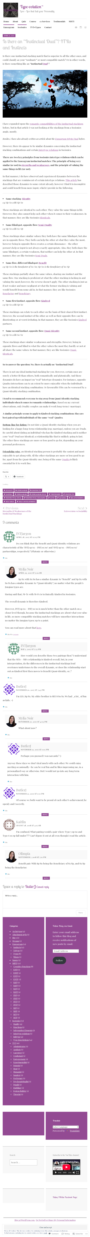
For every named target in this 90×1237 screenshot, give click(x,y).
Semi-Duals (41, 255)
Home (6, 21)
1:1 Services (45, 21)
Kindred (45, 300)
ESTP (15, 992)
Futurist (16, 1065)
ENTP (15, 979)
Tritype (16, 950)
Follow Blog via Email (62, 926)
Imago (15, 960)
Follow (59, 960)
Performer (18, 1078)
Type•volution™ (31, 6)
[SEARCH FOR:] (23, 1162)
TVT (14, 1043)
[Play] (56, 1172)
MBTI (71, 21)
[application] (66, 1167)
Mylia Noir (26, 569)
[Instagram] (81, 28)
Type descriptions (21, 1040)
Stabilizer (17, 1088)
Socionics (22, 27)
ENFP (15, 973)
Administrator (19, 1046)
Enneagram (8, 27)
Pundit (16, 1084)
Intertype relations (48, 149)
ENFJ (15, 969)
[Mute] (74, 1172)
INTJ (15, 1001)
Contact (48, 27)
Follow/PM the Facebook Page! (65, 1197)
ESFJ (15, 982)
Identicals (45, 217)
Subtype (16, 1037)
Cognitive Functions (21, 966)
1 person (15, 634)
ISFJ (15, 1008)
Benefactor (8, 293)
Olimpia (24, 853)
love (52, 498)
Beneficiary (24, 293)
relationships (77, 498)
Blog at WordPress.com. (25, 1220)
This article (71, 180)
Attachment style (19, 934)
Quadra (66, 459)
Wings (16, 957)
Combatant (18, 1056)
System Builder (19, 1091)
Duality (9, 490)
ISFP (15, 1011)
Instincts (36, 490)
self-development (27, 501)
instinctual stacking (35, 498)
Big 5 (14, 938)
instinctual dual (13, 498)
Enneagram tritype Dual (66, 138)
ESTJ (15, 989)
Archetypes (17, 931)
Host (15, 1068)
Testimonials (59, 21)
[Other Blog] (85, 28)
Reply (45, 562)
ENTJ (15, 976)
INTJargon (23, 533)
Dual (45, 63)
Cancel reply (42, 887)
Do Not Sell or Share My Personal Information (56, 1220)
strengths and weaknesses (35, 165)
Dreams (15, 941)
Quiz (24, 21)
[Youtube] (76, 28)
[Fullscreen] (77, 1172)
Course (32, 21)
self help (10, 501)
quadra (62, 498)
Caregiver (17, 1053)
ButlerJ (30, 886)
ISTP (15, 1017)
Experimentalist (20, 1062)
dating (9, 494)
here (38, 627)
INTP (15, 1005)
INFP (15, 998)
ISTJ (15, 1014)
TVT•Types (35, 27)
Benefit (43, 262)
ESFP (15, 985)
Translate (75, 1130)
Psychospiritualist (21, 1081)
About (15, 21)
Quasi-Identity (52, 330)
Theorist (17, 1094)
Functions (17, 1027)
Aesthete (17, 1049)
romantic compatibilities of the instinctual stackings (56, 123)
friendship (56, 494)
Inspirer (17, 1075)
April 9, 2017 (9, 36)
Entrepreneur (19, 1059)
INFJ (15, 995)
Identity (26, 198)
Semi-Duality (45, 224)
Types (15, 953)
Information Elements (22, 1030)
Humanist (17, 1072)
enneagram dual (39, 494)
